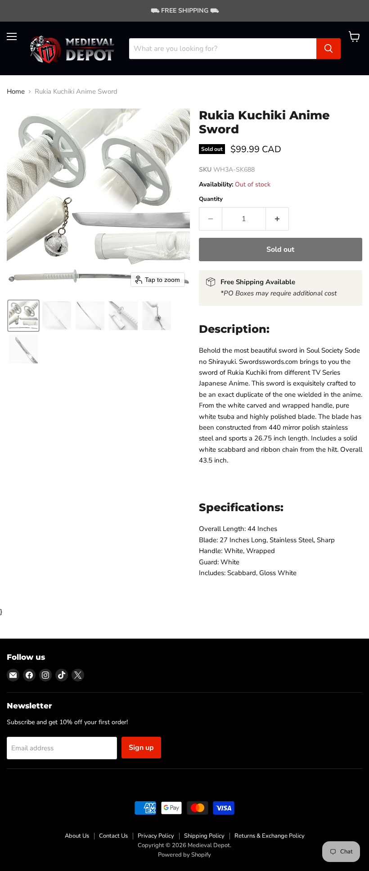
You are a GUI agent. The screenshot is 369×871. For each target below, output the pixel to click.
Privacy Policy (156, 836)
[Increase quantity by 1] (277, 219)
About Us (77, 836)
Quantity (211, 199)
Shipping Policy (204, 836)
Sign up (141, 748)
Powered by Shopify (184, 855)
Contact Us (113, 836)
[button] (23, 315)
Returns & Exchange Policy (269, 836)
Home (16, 91)
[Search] (328, 48)
